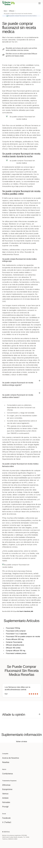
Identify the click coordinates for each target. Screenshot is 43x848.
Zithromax (6, 785)
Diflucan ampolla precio (15, 645)
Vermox (5, 794)
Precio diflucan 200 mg (15, 639)
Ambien (5, 798)
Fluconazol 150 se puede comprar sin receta (23, 636)
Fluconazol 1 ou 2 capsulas (16, 634)
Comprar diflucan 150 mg (15, 651)
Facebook (6, 818)
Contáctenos (7, 774)
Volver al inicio (21, 741)
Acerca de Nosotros (10, 758)
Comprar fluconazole (14, 642)
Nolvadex (6, 802)
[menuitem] (5, 11)
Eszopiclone (7, 789)
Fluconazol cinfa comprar (16, 631)
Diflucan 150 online (13, 648)
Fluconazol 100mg (13, 628)
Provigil (5, 807)
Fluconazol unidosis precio (16, 653)
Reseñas (5, 762)
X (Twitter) (6, 822)
